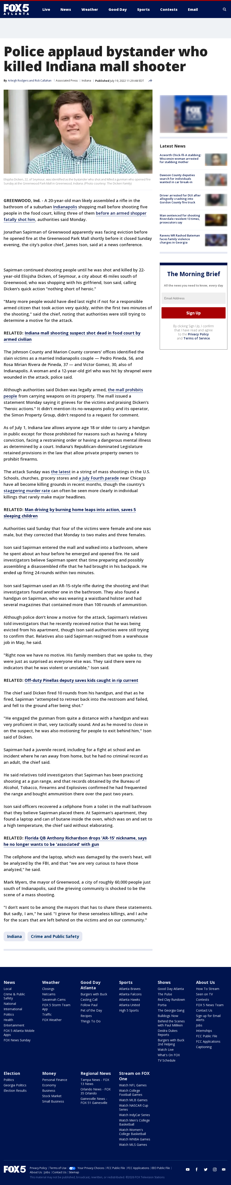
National (10, 1003)
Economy (49, 1085)
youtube (187, 1169)
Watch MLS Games (133, 1144)
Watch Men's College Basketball (134, 1122)
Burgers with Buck (94, 994)
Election (12, 1073)
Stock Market (52, 1096)
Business (48, 1090)
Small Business (53, 1101)
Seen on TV (204, 994)
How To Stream (207, 989)
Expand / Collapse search (224, 9)
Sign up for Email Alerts (208, 1018)
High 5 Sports (129, 1010)
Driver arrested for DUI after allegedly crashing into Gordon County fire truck (180, 198)
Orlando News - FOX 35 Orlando (96, 1091)
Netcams (48, 994)
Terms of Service (196, 338)
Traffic (47, 1014)
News (9, 982)
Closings (48, 989)
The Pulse (165, 994)
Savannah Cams (54, 999)
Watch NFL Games (133, 1085)
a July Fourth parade (99, 478)
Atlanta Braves (130, 989)
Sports (125, 982)
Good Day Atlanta (90, 985)
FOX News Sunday (17, 1040)
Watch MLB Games (133, 1100)
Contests (202, 999)
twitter (205, 1169)
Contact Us (204, 1010)
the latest (61, 471)
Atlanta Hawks (129, 999)
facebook (196, 1169)
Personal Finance (54, 1080)
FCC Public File (206, 1036)
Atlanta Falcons (130, 994)
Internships (204, 1030)
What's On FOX (169, 1055)
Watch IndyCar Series (134, 1115)
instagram (214, 1169)
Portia (162, 1005)
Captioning (204, 1047)
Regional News (96, 1073)
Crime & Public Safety (14, 996)
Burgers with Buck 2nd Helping (171, 1042)
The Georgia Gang (171, 1010)
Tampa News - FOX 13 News (95, 1082)
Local (8, 989)
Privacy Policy (198, 334)
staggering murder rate (27, 490)
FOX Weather (52, 1020)
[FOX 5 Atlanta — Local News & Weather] (18, 9)
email (223, 1169)
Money (49, 1073)
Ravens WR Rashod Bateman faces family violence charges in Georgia (180, 238)
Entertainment (14, 1025)
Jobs (199, 1025)
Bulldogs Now (168, 1016)
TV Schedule (167, 1060)
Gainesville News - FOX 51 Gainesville (94, 1100)
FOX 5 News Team (210, 1005)
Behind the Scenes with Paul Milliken (171, 1023)
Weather (51, 982)
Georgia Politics (15, 1085)
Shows (164, 982)
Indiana (86, 80)
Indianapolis (65, 206)
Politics (9, 1014)
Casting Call (89, 999)
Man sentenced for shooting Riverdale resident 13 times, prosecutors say (180, 218)
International (13, 1009)
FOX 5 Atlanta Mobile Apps (19, 1032)
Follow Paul (89, 1005)
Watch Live (166, 1049)
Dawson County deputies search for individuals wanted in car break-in (177, 178)
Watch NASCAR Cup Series (133, 1107)
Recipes (86, 1016)
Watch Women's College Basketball (132, 1132)
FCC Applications (208, 1041)
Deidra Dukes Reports (168, 1032)
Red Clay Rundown (171, 999)
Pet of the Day (91, 1010)
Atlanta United (129, 1005)
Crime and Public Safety (55, 936)
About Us (205, 982)
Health (8, 1020)
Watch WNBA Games (134, 1139)
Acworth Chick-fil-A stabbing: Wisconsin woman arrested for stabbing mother (180, 158)
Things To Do (91, 1021)
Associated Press (67, 80)
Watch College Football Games (130, 1092)
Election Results (15, 1090)
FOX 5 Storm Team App (56, 1007)
